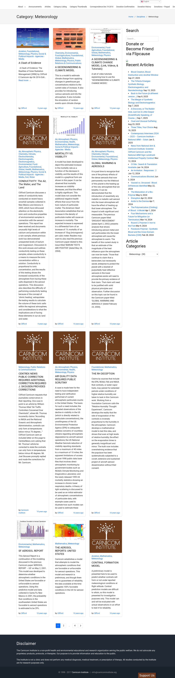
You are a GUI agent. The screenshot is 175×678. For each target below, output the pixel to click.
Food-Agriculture (62, 55)
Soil (27, 177)
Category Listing (60, 7)
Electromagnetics (26, 161)
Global (58, 58)
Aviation (22, 51)
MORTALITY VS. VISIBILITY (64, 155)
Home (130, 17)
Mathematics (68, 58)
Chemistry (59, 53)
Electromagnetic (26, 159)
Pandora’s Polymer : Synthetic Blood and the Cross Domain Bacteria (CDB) (143, 232)
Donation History (144, 7)
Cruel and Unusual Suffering (143, 121)
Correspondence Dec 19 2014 (101, 7)
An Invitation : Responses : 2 (143, 170)
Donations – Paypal (162, 7)
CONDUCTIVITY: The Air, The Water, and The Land (32, 184)
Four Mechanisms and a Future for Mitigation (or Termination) (140, 216)
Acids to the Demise (140, 201)
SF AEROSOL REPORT (31, 550)
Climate (31, 154)
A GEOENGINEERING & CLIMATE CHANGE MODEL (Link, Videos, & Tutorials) (105, 64)
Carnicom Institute (80, 672)
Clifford (24, 108)
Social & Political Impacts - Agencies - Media (32, 56)
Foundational (33, 51)
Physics (34, 54)
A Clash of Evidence (30, 62)
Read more (23, 80)
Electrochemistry (26, 156)
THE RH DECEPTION (103, 373)
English (146, 1)
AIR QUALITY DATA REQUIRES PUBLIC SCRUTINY (66, 379)
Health (28, 169)
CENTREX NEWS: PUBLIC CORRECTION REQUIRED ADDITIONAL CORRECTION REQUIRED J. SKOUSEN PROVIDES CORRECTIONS (32, 381)
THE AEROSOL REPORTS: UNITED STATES (65, 550)
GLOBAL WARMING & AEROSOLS (104, 165)
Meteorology (24, 54)
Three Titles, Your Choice (142, 127)
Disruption (135, 198)
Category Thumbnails (78, 7)
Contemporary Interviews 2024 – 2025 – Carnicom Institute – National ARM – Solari (143, 136)
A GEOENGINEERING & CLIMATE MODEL (68, 69)
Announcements (35, 7)
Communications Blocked (142, 176)
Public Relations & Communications (68, 61)
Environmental (71, 53)
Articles (48, 7)
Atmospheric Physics (31, 151)
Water (32, 177)
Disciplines (141, 17)
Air (20, 151)
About (20, 7)
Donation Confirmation (125, 7)
